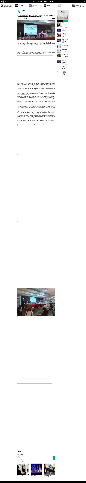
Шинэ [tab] (60, 20)
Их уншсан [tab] (65, 20)
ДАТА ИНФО (46, 1)
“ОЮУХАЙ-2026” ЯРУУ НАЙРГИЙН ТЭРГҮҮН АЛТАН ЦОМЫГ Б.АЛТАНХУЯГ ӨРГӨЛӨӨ (36, 476)
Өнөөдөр (34, 1)
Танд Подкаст (40, 1)
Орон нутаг (51, 1)
